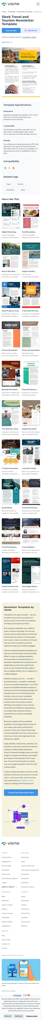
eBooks (4, 909)
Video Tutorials (7, 905)
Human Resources (27, 866)
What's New (25, 913)
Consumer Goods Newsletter (29, 468)
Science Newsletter (10, 350)
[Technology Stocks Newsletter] (31, 571)
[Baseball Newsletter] (11, 374)
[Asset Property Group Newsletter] (11, 295)
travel (8, 184)
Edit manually (11, 30)
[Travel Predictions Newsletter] (11, 531)
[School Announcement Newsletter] (11, 571)
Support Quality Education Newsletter (30, 271)
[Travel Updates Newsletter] (31, 531)
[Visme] (10, 4)
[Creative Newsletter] (11, 452)
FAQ (3, 935)
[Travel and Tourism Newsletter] (31, 492)
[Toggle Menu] (38, 4)
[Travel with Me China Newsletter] (31, 295)
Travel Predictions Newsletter (9, 547)
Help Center (6, 940)
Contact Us (6, 944)
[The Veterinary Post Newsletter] (11, 413)
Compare (24, 917)
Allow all (8, 1016)
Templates (5, 917)
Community (25, 922)
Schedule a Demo (27, 887)
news (23, 190)
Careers (24, 905)
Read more (6, 42)
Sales (23, 861)
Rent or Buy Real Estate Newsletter (9, 271)
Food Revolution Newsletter (28, 232)
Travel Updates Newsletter (28, 547)
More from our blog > (9, 991)
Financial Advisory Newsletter (29, 389)
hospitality (10, 190)
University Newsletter (31, 350)
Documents (6, 874)
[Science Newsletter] (11, 334)
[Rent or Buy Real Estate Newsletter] (11, 256)
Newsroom (25, 900)
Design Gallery (7, 922)
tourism (20, 184)
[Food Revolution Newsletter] (31, 216)
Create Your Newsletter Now (21, 792)
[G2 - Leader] (26, 995)
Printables (5, 870)
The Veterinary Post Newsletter (10, 429)
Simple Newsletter (29, 429)
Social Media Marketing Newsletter (11, 508)
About (23, 896)
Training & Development (30, 870)
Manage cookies (31, 1016)
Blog (3, 896)
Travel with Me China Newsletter (30, 311)
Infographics (6, 861)
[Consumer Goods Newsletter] (31, 452)
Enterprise (25, 882)
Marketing (25, 857)
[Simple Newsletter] (31, 413)
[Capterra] (18, 995)
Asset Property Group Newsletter (10, 311)
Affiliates (24, 926)
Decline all (18, 1016)
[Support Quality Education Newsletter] (31, 256)
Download (25, 909)
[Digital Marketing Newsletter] (11, 216)
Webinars (5, 900)
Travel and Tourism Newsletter (29, 508)
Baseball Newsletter (10, 389)
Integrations (6, 926)
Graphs (4, 882)
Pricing (4, 948)
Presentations (7, 857)
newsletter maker (29, 37)
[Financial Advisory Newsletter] (31, 374)
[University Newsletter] (31, 334)
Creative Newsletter (10, 468)
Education (25, 878)
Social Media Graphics (10, 878)
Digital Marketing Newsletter (9, 232)
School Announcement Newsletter (11, 586)
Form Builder (6, 866)
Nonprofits (25, 874)
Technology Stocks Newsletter (29, 586)
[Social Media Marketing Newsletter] (11, 492)
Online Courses (7, 913)
